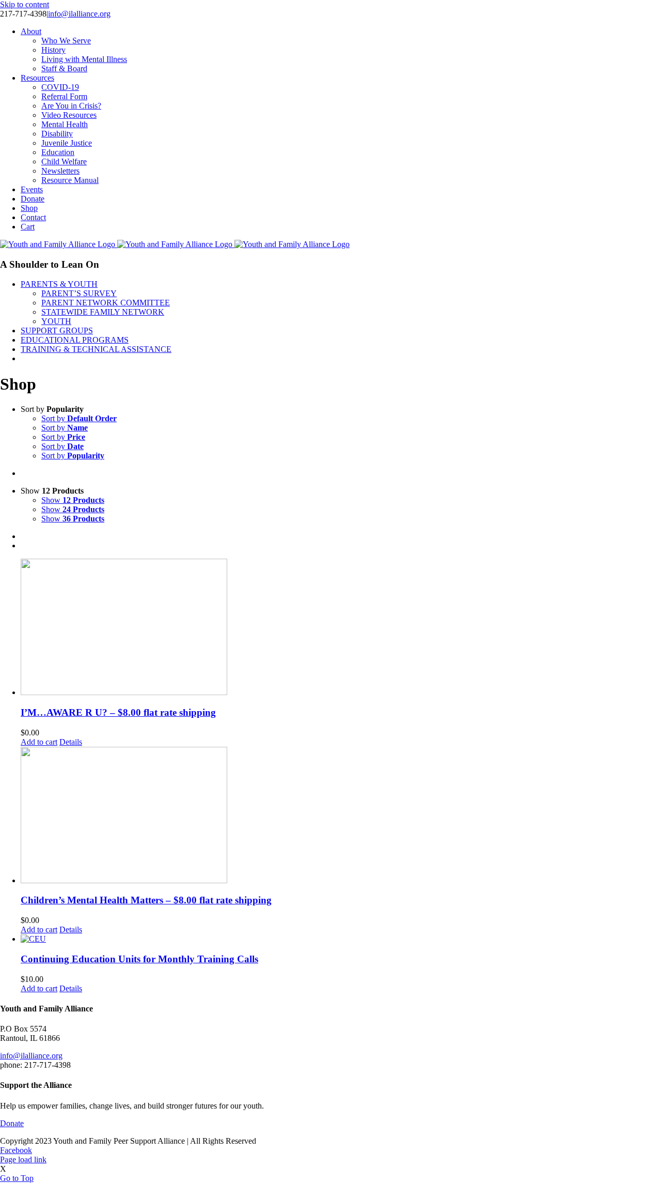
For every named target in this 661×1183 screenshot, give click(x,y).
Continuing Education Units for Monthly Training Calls (139, 959)
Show (72, 500)
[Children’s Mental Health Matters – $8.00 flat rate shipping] (341, 816)
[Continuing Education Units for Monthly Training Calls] (341, 939)
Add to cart (39, 742)
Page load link (23, 1159)
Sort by (79, 418)
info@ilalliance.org (79, 13)
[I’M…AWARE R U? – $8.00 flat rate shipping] (341, 628)
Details (70, 742)
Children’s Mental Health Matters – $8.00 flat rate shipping (146, 900)
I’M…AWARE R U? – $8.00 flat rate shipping (118, 712)
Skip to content (24, 4)
